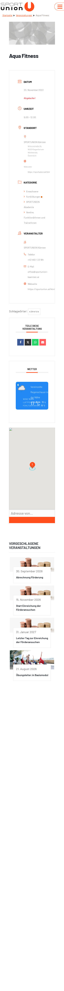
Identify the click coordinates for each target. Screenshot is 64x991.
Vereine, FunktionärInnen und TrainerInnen (34, 217)
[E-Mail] (42, 342)
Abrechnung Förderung (29, 577)
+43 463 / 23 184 (36, 259)
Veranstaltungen (24, 15)
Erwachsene (32, 191)
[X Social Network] (28, 342)
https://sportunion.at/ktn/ (39, 172)
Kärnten (34, 312)
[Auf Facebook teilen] (20, 342)
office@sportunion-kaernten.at (38, 274)
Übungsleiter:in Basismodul (32, 675)
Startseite (7, 15)
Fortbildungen (33, 196)
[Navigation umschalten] (60, 6)
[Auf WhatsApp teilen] (35, 342)
